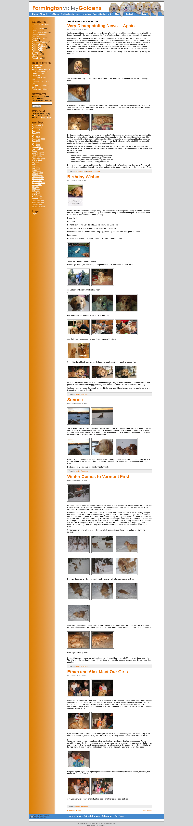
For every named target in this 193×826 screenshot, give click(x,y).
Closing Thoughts (38, 34)
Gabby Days (36, 75)
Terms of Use (101, 825)
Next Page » (147, 811)
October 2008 (37, 157)
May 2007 (36, 191)
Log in (34, 214)
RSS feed (47, 118)
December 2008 (38, 153)
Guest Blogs (36, 54)
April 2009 (36, 145)
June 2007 (36, 189)
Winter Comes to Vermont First (98, 476)
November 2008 (38, 155)
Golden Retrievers (39, 48)
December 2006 (38, 201)
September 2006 (38, 206)
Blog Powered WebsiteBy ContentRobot (41, 816)
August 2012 (37, 129)
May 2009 (36, 143)
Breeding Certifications (40, 24)
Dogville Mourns (38, 38)
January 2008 (37, 175)
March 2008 (36, 171)
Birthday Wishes (83, 176)
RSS (36, 116)
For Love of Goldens (39, 42)
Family (34, 40)
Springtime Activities (39, 77)
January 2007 (37, 199)
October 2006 (37, 205)
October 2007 (37, 181)
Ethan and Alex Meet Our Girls (97, 671)
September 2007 (38, 183)
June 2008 (36, 165)
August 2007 (37, 185)
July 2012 (35, 131)
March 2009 (36, 147)
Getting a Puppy (38, 44)
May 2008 (36, 167)
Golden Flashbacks (39, 46)
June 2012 (36, 133)
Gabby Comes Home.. (40, 89)
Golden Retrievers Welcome (39, 51)
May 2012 (36, 135)
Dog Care (35, 36)
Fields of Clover (38, 73)
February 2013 (37, 125)
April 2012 (36, 137)
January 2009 (37, 151)
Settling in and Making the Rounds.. (40, 86)
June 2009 (36, 141)
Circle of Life (37, 30)
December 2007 (38, 177)
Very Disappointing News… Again (101, 25)
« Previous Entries (74, 811)
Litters (34, 56)
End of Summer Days (40, 71)
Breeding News (38, 28)
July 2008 (35, 163)
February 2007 (37, 197)
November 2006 (38, 203)
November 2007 (38, 179)
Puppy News (37, 58)
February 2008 (37, 173)
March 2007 (36, 195)
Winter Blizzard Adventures (38, 66)
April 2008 (36, 169)
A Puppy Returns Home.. (41, 69)
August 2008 (37, 161)
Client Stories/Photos (40, 32)
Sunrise (75, 399)
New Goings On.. (38, 79)
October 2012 (37, 127)
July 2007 (35, 187)
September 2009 (38, 139)
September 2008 (38, 159)
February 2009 (37, 149)
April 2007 (36, 193)
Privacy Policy (91, 825)
